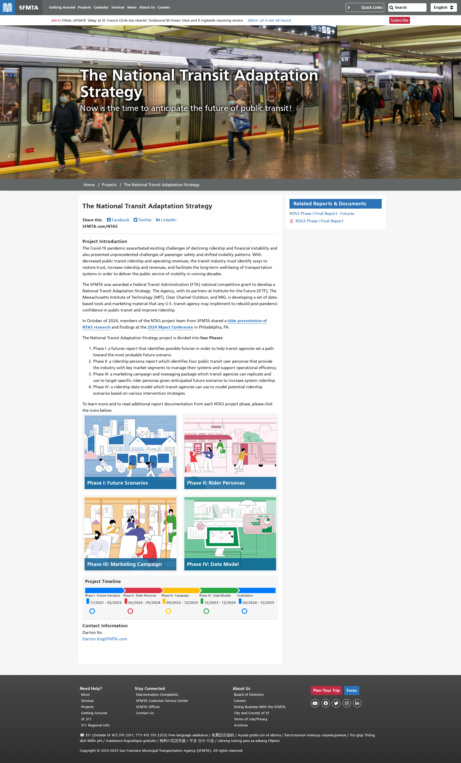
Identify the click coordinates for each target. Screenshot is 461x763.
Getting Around (94, 713)
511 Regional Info (95, 725)
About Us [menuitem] (147, 7)
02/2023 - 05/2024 (142, 607)
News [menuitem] (132, 7)
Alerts (56, 20)
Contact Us (145, 713)
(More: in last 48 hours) (269, 20)
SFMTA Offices (148, 707)
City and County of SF (251, 713)
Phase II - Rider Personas (139, 595)
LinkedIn (168, 220)
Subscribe (399, 20)
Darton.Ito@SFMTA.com (104, 639)
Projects (109, 184)
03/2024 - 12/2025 (256, 607)
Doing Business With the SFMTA (260, 707)
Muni (85, 694)
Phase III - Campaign (175, 595)
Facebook (120, 220)
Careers (240, 700)
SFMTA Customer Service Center (162, 700)
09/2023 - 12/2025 (180, 607)
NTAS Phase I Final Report (319, 221)
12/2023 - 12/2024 (218, 607)
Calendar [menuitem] (101, 7)
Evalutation (245, 595)
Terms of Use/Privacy (251, 719)
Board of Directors (249, 694)
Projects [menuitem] (84, 7)
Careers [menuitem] (164, 7)
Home (89, 184)
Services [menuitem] (118, 7)
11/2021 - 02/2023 (104, 607)
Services (87, 700)
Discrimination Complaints (157, 694)
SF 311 (86, 719)
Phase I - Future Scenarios (102, 595)
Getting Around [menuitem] (62, 7)
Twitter (145, 220)
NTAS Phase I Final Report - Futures (321, 213)
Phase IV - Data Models (215, 595)
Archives (241, 725)
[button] (444, 7)
